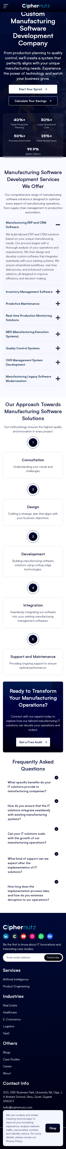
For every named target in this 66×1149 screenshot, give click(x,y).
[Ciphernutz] (36, 6)
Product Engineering (16, 986)
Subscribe (53, 957)
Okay (52, 1128)
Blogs (6, 1052)
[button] (33, 786)
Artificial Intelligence (16, 979)
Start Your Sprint (30, 89)
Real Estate (10, 1005)
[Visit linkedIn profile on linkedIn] (6, 936)
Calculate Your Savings (31, 101)
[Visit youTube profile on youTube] (23, 936)
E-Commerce (12, 1019)
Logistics (8, 1026)
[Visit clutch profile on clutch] (15, 936)
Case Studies (11, 1059)
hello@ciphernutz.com (17, 1107)
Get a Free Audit (30, 742)
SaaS (6, 1033)
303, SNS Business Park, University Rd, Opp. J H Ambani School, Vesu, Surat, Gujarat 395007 (32, 1096)
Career (7, 1066)
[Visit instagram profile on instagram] (32, 936)
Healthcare (10, 1012)
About (7, 1073)
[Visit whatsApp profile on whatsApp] (41, 936)
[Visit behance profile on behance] (50, 936)
